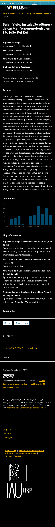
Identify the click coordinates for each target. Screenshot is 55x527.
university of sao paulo (26, 453)
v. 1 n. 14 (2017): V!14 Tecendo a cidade (34, 14)
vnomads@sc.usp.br (14, 456)
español (7, 433)
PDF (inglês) (23, 323)
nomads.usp (10, 450)
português (8, 437)
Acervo (13, 14)
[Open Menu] (2, 8)
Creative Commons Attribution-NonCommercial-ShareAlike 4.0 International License (24, 383)
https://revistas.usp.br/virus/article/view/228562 (26, 408)
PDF (8, 323)
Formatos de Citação (13, 413)
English (7, 429)
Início (5, 14)
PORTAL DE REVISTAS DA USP (15, 4)
